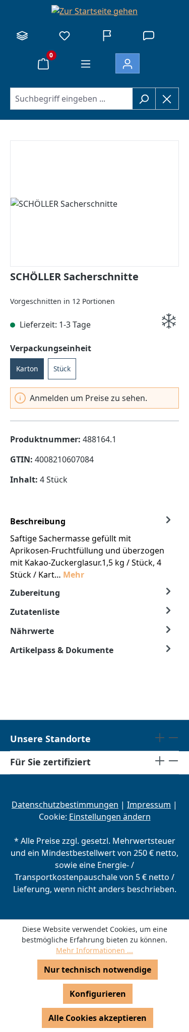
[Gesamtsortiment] (22, 35)
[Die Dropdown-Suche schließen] (167, 99)
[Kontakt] (149, 35)
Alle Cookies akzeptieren (97, 1017)
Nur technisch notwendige (97, 969)
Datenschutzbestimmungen (65, 804)
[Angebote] (107, 35)
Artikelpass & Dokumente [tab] (61, 650)
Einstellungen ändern (110, 816)
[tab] (92, 547)
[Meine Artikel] (64, 35)
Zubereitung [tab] (35, 592)
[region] (94, 203)
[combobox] (71, 99)
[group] (94, 204)
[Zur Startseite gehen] (94, 10)
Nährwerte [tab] (32, 631)
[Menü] (86, 63)
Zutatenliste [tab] (34, 611)
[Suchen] (144, 99)
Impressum (149, 804)
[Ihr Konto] (127, 63)
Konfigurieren (98, 993)
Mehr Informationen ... (94, 950)
